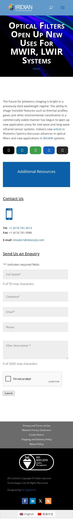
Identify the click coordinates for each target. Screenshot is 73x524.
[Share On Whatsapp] (35, 150)
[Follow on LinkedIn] (33, 501)
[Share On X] (8, 150)
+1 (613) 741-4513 (20, 228)
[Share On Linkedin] (22, 150)
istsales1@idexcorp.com (28, 240)
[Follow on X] (40, 501)
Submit (8, 393)
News (36, 68)
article (57, 129)
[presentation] (32, 379)
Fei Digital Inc (28, 490)
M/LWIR (48, 138)
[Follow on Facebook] (25, 501)
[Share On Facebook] (49, 150)
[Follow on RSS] (48, 501)
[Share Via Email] (62, 150)
